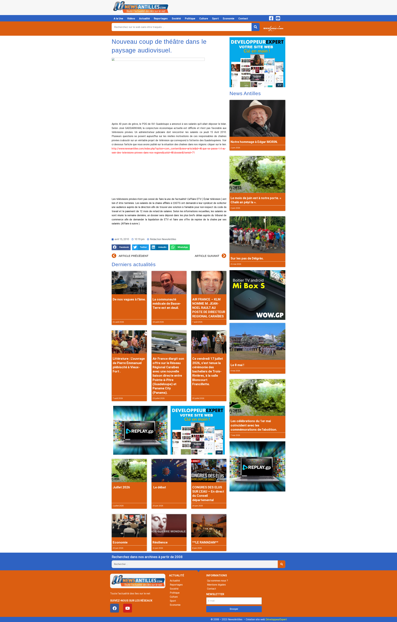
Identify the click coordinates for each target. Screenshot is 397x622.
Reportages (161, 18)
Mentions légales (216, 584)
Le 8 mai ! (237, 365)
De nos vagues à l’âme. (129, 299)
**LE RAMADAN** (205, 542)
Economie (228, 18)
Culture (203, 18)
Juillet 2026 (121, 487)
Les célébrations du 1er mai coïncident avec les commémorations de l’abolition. (254, 425)
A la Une (118, 18)
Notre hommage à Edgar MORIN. (254, 142)
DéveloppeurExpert (276, 619)
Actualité (144, 18)
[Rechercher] (256, 27)
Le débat (159, 487)
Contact (243, 18)
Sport (215, 18)
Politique (190, 18)
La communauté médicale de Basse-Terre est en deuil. (167, 303)
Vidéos (131, 18)
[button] (121, 247)
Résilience (160, 542)
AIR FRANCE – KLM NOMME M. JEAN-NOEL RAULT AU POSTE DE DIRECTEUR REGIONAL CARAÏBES (208, 307)
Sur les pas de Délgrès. (247, 258)
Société (176, 18)
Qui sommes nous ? (217, 580)
